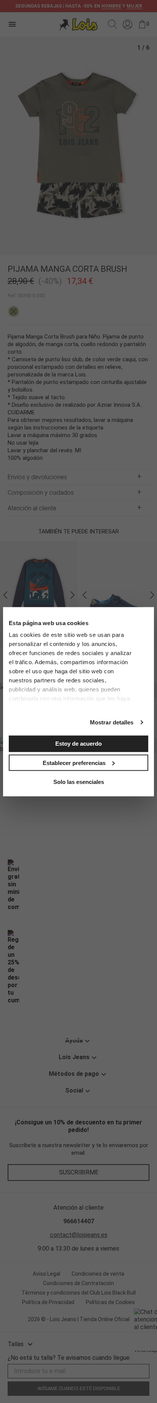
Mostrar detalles (112, 722)
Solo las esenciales (78, 782)
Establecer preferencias (74, 762)
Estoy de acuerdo (78, 743)
